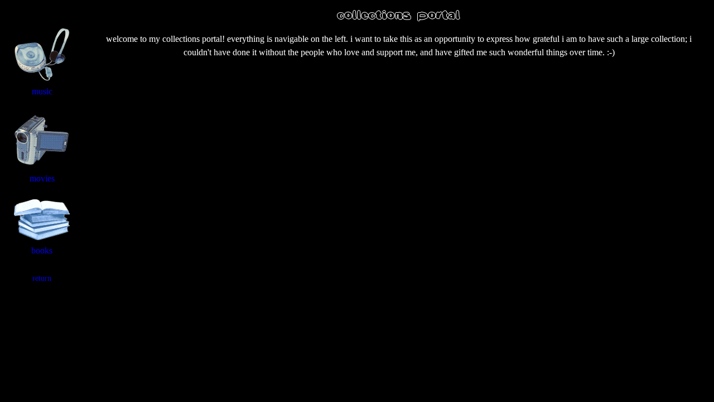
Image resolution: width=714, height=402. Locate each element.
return (41, 278)
